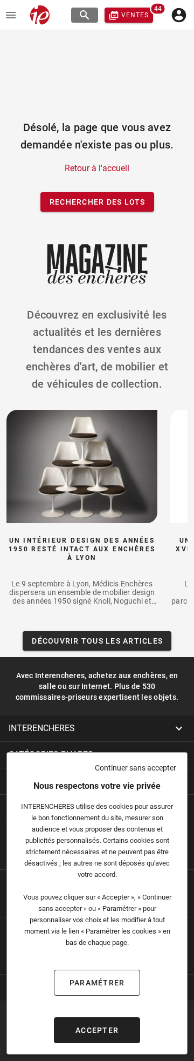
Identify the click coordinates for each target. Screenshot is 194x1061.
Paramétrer (97, 982)
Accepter (97, 1030)
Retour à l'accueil (97, 168)
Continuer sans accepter (135, 767)
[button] (97, 728)
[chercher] (84, 15)
